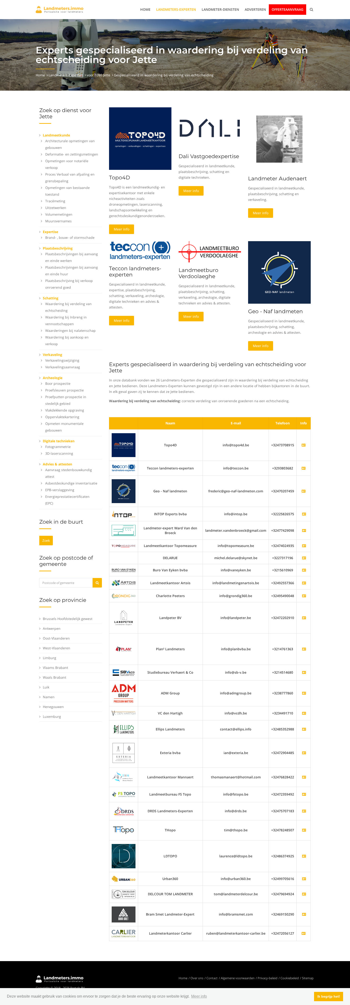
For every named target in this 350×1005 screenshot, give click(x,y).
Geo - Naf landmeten (275, 311)
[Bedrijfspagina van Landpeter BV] (304, 617)
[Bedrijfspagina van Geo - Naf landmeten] (123, 491)
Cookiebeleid (289, 978)
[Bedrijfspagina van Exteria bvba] (304, 752)
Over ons (196, 978)
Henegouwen (53, 706)
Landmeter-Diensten (220, 9)
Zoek (46, 540)
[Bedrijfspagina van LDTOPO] (304, 856)
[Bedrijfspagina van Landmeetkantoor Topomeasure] (304, 545)
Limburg (49, 658)
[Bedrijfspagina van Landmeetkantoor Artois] (304, 583)
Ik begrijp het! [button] (328, 996)
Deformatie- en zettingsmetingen (71, 154)
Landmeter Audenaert (277, 178)
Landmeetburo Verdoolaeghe (198, 273)
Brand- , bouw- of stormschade (70, 237)
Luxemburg (52, 716)
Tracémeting (55, 201)
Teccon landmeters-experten (135, 271)
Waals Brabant (54, 677)
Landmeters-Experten (176, 9)
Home (145, 9)
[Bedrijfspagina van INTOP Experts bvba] (304, 514)
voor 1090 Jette (98, 75)
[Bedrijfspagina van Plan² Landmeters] (304, 649)
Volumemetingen (58, 214)
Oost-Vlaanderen (56, 638)
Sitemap (308, 978)
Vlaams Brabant (55, 667)
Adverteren (255, 9)
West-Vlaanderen (56, 648)
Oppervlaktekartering (62, 417)
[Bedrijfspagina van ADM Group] (304, 693)
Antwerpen (51, 628)
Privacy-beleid (267, 978)
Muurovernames (58, 221)
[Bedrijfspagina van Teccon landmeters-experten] (123, 467)
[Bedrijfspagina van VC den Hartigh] (304, 713)
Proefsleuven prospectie (64, 390)
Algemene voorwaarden (238, 978)
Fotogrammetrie (58, 446)
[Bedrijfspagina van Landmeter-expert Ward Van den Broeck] (304, 530)
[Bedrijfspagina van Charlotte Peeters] (304, 596)
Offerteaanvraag (287, 9)
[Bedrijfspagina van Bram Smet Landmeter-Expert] (304, 914)
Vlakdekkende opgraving (64, 410)
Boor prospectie (57, 383)
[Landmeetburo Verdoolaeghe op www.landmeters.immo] (210, 251)
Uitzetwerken (55, 207)
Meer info (121, 229)
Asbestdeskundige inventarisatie (71, 483)
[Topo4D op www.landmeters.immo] (140, 138)
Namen (49, 697)
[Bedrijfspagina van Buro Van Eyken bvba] (304, 570)
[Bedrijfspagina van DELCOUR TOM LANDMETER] (304, 894)
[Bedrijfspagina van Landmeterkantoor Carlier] (123, 933)
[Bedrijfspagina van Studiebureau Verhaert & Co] (304, 672)
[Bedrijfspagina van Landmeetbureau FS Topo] (304, 794)
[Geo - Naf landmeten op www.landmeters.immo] (279, 272)
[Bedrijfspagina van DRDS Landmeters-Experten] (304, 811)
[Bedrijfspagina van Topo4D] (123, 445)
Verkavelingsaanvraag (62, 367)
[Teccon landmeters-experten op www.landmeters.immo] (140, 250)
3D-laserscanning (59, 453)
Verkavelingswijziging (62, 360)
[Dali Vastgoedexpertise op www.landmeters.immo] (210, 127)
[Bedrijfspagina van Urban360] (304, 878)
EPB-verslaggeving (59, 490)
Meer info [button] (199, 996)
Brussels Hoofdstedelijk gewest (67, 618)
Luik (46, 687)
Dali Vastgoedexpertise (209, 156)
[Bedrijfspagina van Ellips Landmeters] (304, 729)
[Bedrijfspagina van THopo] (304, 830)
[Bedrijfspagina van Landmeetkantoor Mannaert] (304, 777)
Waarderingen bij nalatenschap (70, 330)
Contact (212, 978)
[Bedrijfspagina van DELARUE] (304, 558)
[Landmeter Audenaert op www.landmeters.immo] (279, 138)
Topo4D (119, 177)
